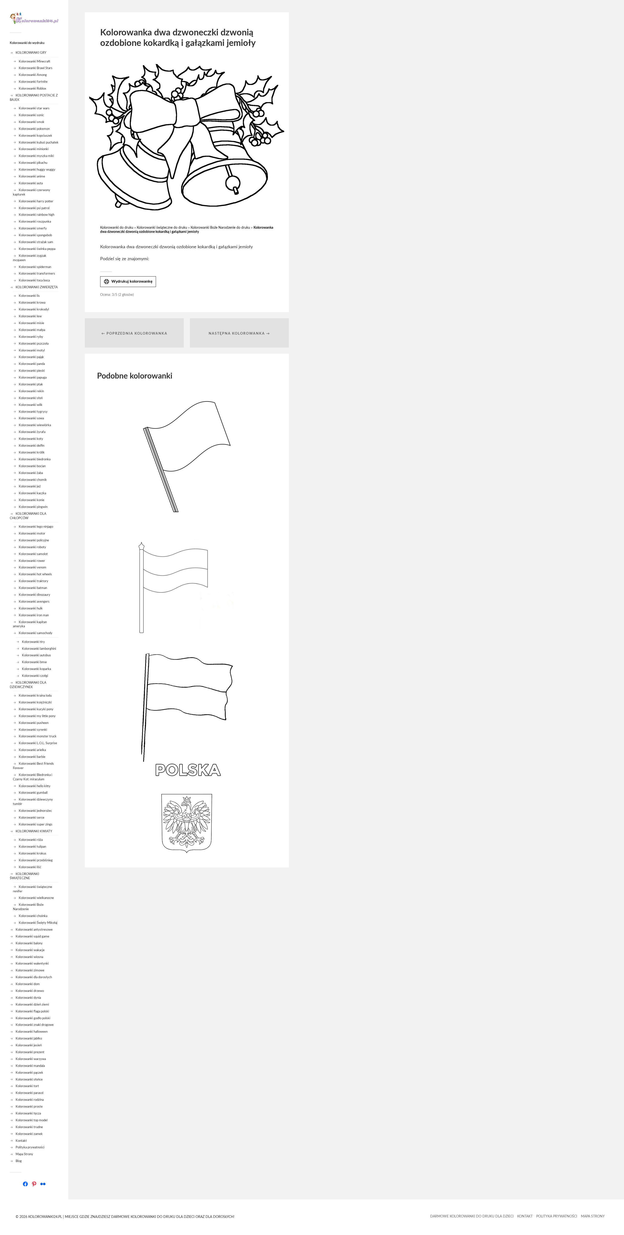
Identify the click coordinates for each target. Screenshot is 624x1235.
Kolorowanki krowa (32, 302)
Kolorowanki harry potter (36, 201)
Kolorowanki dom (28, 984)
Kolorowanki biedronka (34, 459)
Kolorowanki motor (32, 533)
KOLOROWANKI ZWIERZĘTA (37, 287)
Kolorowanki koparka (36, 669)
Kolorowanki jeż (30, 486)
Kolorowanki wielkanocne (36, 897)
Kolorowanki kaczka (32, 493)
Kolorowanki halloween (32, 1031)
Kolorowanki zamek (29, 1133)
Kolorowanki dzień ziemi (32, 1004)
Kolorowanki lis (29, 295)
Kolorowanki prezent (30, 1052)
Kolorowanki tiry (33, 641)
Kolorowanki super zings (35, 824)
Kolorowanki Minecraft (34, 61)
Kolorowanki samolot (33, 554)
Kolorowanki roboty (32, 547)
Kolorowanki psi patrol (34, 208)
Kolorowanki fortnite (33, 81)
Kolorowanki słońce (29, 1079)
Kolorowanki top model (32, 1120)
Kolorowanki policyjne (34, 540)
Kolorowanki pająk (31, 357)
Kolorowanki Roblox (32, 88)
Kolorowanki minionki (34, 149)
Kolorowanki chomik (33, 479)
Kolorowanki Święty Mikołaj (38, 922)
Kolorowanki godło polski (33, 1018)
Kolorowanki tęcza (28, 1113)
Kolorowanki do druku (116, 227)
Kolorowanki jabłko (29, 1038)
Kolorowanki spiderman (35, 267)
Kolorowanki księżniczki (35, 702)
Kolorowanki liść (30, 867)
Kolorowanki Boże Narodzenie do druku (220, 227)
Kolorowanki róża (31, 839)
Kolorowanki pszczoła (34, 343)
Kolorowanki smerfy (33, 228)
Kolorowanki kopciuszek (35, 135)
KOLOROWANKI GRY (31, 52)
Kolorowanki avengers (34, 601)
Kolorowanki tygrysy (33, 411)
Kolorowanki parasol (29, 1092)
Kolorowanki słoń (31, 398)
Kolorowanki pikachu (33, 162)
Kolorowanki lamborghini (39, 648)
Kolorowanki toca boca (34, 280)
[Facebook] (25, 1184)
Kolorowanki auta (31, 183)
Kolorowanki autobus (36, 655)
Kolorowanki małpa (32, 330)
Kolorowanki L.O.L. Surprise (38, 743)
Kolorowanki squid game (32, 936)
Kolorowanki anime (32, 176)
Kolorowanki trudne (29, 1127)
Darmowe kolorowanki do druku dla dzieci (472, 1216)
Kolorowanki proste (29, 1106)
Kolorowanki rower (32, 560)
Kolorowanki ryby (31, 336)
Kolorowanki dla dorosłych (34, 977)
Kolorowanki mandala (30, 1065)
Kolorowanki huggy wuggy (37, 169)
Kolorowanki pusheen (34, 722)
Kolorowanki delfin (31, 445)
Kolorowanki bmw (34, 662)
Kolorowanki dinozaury (34, 594)
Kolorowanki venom (32, 567)
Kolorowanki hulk (31, 608)
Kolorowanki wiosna (29, 957)
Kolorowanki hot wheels (35, 574)
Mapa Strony (24, 1154)
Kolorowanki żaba (31, 473)
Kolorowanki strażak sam (36, 242)
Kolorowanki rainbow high (36, 214)
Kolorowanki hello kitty (34, 786)
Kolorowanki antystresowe (34, 929)
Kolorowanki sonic (31, 115)
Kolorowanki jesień (29, 1045)
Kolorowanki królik (32, 452)
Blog (19, 1161)
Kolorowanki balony (29, 943)
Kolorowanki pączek (29, 1072)
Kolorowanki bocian (32, 466)
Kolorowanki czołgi (35, 675)
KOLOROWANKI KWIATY (34, 831)
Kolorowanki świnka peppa (37, 248)
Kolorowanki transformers (37, 273)
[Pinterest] (34, 1184)
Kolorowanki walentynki (32, 963)
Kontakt (21, 1140)
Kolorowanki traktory (33, 581)
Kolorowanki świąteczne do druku (162, 227)
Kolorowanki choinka (33, 916)
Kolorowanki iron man (34, 615)
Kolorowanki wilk (30, 404)
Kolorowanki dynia (28, 997)
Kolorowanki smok (31, 122)
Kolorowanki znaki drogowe (35, 1024)
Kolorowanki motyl (32, 350)
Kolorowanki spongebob (35, 235)
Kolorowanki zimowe (30, 970)
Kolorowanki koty (31, 438)
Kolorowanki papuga (33, 377)
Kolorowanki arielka (32, 750)
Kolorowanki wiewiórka (35, 425)
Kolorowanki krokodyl (34, 309)
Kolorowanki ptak (31, 384)
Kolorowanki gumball (33, 792)
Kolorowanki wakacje (30, 950)
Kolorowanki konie (31, 500)
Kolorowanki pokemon (34, 128)
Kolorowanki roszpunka (35, 221)
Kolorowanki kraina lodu (35, 695)
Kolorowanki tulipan (32, 846)
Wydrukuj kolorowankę (128, 281)
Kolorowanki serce (31, 817)
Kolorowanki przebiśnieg (36, 860)
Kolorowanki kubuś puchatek (38, 142)
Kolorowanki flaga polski (32, 1011)
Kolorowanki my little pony (37, 716)
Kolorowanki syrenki (33, 729)
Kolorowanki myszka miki (36, 155)
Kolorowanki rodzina (30, 1099)
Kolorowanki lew (30, 316)
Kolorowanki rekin (31, 391)
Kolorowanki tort (27, 1086)
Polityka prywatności (30, 1147)
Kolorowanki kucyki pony (36, 709)
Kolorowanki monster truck (38, 736)
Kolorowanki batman (33, 588)
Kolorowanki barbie (32, 756)
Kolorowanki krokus (32, 853)
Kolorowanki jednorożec (35, 810)
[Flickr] (43, 1184)
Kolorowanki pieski (32, 370)
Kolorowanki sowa (31, 418)
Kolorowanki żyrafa (32, 432)
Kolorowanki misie (31, 323)
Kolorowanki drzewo (30, 990)
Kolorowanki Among (33, 74)
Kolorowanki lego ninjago (36, 526)
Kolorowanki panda (32, 363)
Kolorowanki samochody (35, 633)
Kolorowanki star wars (34, 108)
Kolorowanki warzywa (31, 1059)
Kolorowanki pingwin (33, 506)
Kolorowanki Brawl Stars (35, 68)
